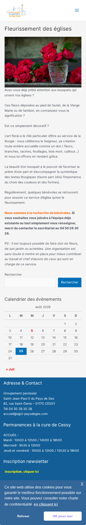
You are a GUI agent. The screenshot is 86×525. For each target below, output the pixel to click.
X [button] (82, 483)
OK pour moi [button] (62, 516)
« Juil (10, 369)
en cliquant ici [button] (46, 504)
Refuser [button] (23, 516)
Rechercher (13, 274)
